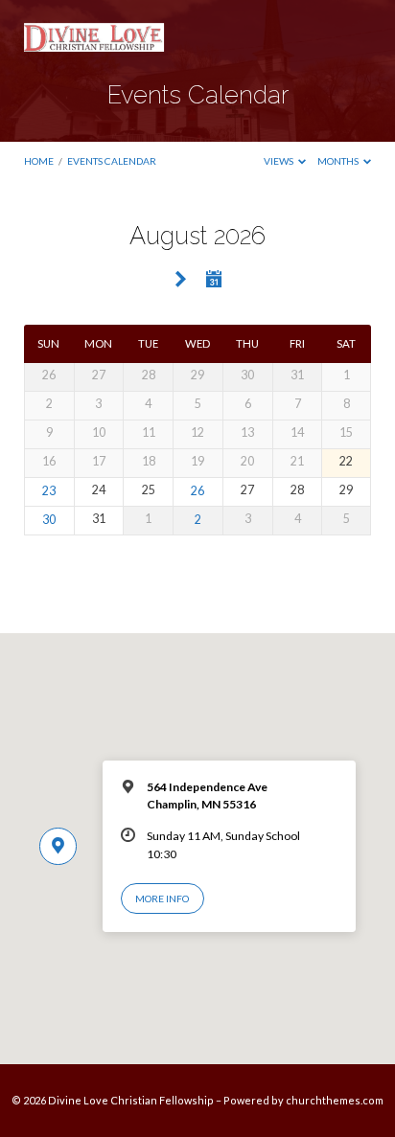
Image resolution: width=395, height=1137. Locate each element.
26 (197, 491)
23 (49, 491)
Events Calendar (111, 161)
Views (279, 161)
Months (338, 161)
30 (49, 519)
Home (39, 161)
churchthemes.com (334, 1100)
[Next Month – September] (180, 280)
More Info (162, 898)
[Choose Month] (213, 278)
